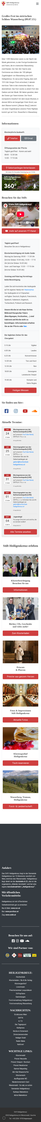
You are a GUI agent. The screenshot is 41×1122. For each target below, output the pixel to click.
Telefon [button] (13, 138)
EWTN (20, 1018)
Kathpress (20, 1028)
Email (30, 138)
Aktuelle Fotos (20, 720)
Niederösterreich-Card (20, 1082)
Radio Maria (20, 1041)
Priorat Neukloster (20, 1065)
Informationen (20, 590)
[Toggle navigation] (37, 3)
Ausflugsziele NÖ (20, 1079)
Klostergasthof (20, 984)
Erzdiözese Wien (20, 1014)
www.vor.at (15, 908)
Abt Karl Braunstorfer (20, 1072)
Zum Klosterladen (20, 633)
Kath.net (20, 1044)
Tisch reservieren (20, 763)
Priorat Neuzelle (20, 1059)
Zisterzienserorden (20, 1034)
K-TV (20, 1021)
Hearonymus (29, 290)
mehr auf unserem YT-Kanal (22, 231)
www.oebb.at (10, 915)
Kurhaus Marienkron (20, 1092)
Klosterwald (20, 1055)
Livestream (20, 987)
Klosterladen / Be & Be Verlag (20, 980)
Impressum (28, 1118)
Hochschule (20, 977)
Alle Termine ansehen (20, 532)
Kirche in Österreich (20, 1031)
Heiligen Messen (21, 390)
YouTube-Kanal (28, 434)
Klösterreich (20, 1075)
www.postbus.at (12, 911)
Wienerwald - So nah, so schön (20, 1085)
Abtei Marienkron (20, 1095)
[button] (4, 1118)
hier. (25, 326)
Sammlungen (20, 997)
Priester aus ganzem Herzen (20, 676)
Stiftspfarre (20, 993)
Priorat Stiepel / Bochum (20, 1062)
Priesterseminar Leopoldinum (20, 990)
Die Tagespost (20, 1024)
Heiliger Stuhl (20, 1038)
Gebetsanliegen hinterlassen (21, 168)
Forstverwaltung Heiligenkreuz (20, 1000)
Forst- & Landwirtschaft (20, 806)
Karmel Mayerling (20, 1069)
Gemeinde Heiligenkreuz (20, 1089)
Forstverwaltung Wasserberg (20, 1003)
